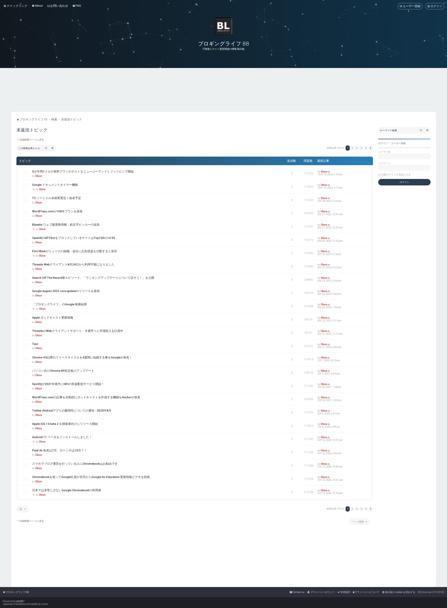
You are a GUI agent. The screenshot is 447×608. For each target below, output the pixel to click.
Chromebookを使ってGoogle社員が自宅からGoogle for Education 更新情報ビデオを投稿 (91, 477)
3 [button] (356, 148)
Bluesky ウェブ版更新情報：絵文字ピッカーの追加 (66, 224)
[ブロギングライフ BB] (223, 26)
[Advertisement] (223, 94)
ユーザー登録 (398, 143)
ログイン (383, 143)
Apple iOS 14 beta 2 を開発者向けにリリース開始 (65, 424)
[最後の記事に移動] (329, 171)
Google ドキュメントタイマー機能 (55, 184)
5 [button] (366, 148)
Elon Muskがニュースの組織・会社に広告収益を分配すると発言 (74, 251)
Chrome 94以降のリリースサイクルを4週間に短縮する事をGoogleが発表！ (82, 357)
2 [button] (352, 148)
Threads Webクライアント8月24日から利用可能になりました (73, 264)
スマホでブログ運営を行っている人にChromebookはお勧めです (75, 463)
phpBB (20, 601)
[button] (370, 148)
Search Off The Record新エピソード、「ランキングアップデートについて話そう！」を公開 (93, 277)
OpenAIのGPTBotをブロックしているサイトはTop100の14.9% (73, 238)
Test (35, 344)
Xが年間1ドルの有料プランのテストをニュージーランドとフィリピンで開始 (83, 171)
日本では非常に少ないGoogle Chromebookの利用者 (66, 490)
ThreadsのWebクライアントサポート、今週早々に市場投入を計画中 (77, 331)
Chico (38, 176)
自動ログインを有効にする (396, 174)
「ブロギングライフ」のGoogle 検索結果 (59, 304)
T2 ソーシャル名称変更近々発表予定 (56, 198)
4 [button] (361, 148)
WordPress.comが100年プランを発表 (57, 211)
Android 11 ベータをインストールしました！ (62, 437)
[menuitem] (37, 5)
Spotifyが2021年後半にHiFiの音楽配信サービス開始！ (68, 384)
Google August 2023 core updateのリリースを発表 (66, 291)
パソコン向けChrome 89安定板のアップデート (63, 370)
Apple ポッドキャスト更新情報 (52, 317)
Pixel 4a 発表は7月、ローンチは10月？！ (59, 450)
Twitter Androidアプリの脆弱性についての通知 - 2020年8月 (71, 410)
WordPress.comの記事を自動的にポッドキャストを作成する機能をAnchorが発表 (86, 397)
